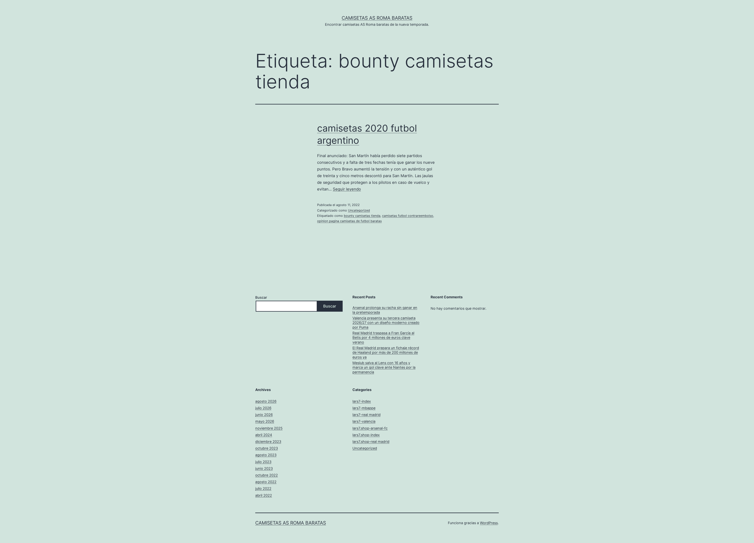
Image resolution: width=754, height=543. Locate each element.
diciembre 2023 (268, 442)
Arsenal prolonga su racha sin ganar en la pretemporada (384, 310)
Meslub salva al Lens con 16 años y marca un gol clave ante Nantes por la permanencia (383, 367)
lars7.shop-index (366, 435)
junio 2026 (264, 415)
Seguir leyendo (347, 189)
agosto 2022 (265, 482)
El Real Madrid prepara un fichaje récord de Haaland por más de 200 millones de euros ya (385, 352)
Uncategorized (359, 210)
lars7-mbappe (363, 408)
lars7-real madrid (366, 415)
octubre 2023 (266, 448)
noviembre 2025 (269, 428)
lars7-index (361, 401)
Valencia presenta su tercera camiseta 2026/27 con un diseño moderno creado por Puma (385, 322)
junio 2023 (264, 468)
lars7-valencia (363, 421)
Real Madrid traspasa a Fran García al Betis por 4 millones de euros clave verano (383, 337)
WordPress (489, 523)
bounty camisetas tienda (362, 216)
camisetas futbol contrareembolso (407, 216)
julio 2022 (263, 488)
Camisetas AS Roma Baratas (377, 18)
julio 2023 (263, 462)
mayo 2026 (264, 421)
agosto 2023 (265, 455)
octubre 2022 (266, 475)
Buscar (261, 297)
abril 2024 (263, 435)
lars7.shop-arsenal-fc (370, 428)
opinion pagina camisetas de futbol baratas (349, 221)
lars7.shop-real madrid (370, 442)
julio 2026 (263, 408)
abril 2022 (263, 495)
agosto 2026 (265, 401)
